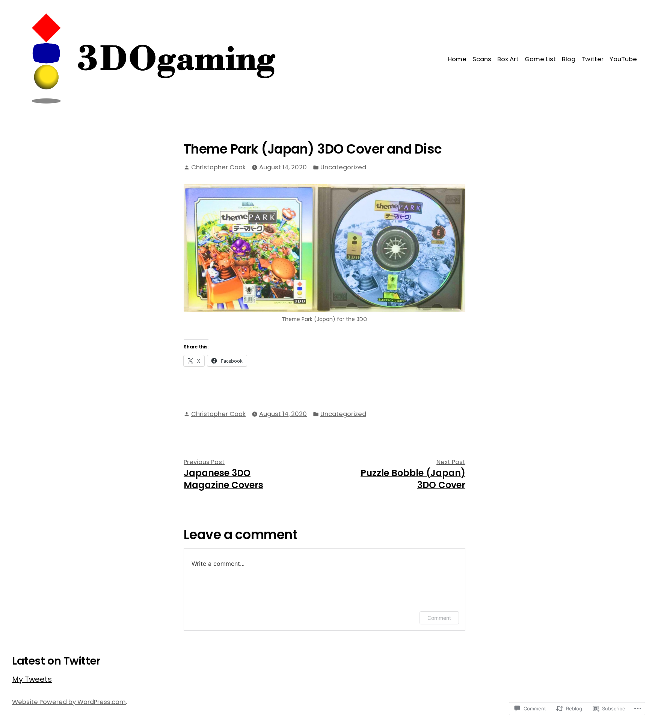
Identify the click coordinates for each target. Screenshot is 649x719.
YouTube (623, 59)
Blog (568, 59)
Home (457, 59)
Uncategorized (343, 167)
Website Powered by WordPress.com (69, 702)
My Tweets (32, 679)
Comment (439, 618)
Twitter (592, 59)
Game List (540, 59)
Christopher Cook (218, 167)
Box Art (508, 59)
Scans (481, 59)
